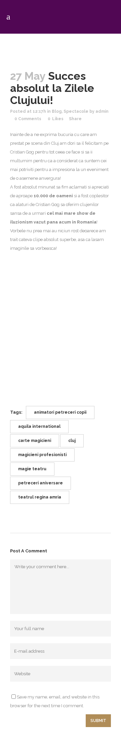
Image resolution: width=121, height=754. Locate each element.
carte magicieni (34, 440)
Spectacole (76, 111)
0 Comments (27, 118)
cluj (72, 440)
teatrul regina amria (39, 497)
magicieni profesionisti (42, 454)
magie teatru (32, 469)
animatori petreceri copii (60, 412)
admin (102, 111)
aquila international (39, 426)
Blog (57, 111)
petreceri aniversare (40, 483)
